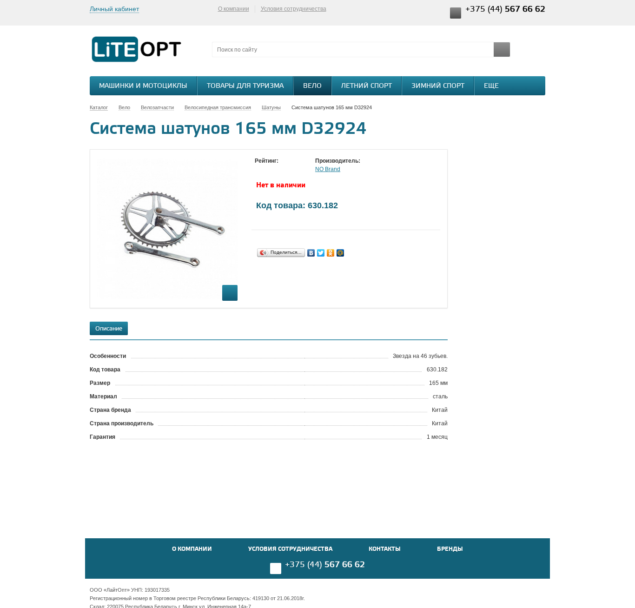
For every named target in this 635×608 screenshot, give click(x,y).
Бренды (450, 549)
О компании (233, 9)
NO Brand (327, 169)
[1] (259, 169)
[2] (268, 169)
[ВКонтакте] (311, 253)
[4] (287, 169)
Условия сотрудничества (293, 9)
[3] (278, 169)
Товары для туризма (245, 86)
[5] (296, 169)
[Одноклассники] (331, 253)
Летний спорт (366, 86)
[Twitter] (321, 253)
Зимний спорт (437, 86)
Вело (312, 86)
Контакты (385, 549)
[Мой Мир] (340, 253)
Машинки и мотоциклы (143, 86)
